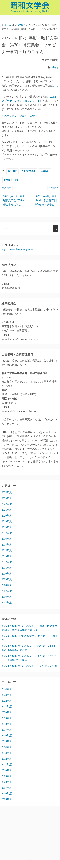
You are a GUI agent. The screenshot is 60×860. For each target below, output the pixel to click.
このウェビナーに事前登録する (19, 116)
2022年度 (7, 504)
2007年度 (7, 591)
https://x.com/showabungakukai (18, 249)
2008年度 (7, 585)
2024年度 (7, 492)
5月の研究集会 (29, 171)
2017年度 (7, 533)
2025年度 (12, 171)
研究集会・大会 (11, 180)
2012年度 (7, 562)
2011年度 (7, 567)
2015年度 (7, 544)
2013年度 (7, 556)
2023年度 (7, 498)
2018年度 (7, 527)
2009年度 (7, 579)
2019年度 (7, 521)
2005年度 (7, 602)
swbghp (54, 67)
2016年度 (7, 538)
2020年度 (7, 515)
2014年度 (7, 550)
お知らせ (45, 171)
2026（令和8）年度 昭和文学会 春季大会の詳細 (29, 666)
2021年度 (7, 509)
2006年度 (7, 596)
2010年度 (7, 573)
